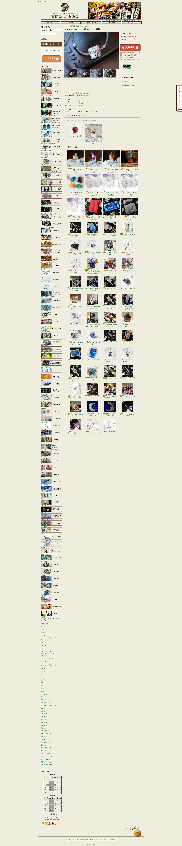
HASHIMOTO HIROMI (47, 519)
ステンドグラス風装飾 (47, 227)
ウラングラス (45, 109)
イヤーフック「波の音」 (95, 432)
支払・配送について (71, 22)
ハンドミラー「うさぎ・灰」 (112, 307)
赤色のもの (44, 716)
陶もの (43, 691)
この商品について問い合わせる (131, 53)
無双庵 (43, 568)
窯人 (42, 324)
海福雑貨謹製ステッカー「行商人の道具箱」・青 (128, 308)
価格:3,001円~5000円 (128, 86)
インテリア (44, 714)
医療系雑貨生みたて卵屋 (48, 296)
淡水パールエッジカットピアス (96, 193)
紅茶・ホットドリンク (47, 95)
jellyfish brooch (77, 324)
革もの (43, 697)
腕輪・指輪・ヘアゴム (82, 26)
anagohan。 (44, 283)
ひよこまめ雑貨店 (46, 540)
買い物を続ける (131, 57)
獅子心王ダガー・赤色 (129, 378)
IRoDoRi (43, 303)
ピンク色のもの (45, 731)
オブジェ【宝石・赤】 (75, 136)
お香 (42, 199)
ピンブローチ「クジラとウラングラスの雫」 (75, 397)
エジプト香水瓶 (45, 248)
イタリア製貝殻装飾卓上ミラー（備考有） (93, 325)
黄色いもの (44, 722)
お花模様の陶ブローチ (112, 253)
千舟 (42, 463)
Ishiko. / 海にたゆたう (47, 289)
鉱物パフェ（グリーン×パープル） (78, 169)
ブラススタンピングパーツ (48, 262)
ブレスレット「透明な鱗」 (110, 431)
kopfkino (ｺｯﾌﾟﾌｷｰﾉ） (47, 394)
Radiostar (43, 589)
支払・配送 (75, 840)
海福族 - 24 (130, 271)
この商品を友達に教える (132, 55)
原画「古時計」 (127, 342)
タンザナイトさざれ (130, 289)
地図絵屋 (43, 456)
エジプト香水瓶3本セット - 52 (77, 289)
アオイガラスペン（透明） (130, 415)
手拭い (43, 668)
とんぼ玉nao (44, 484)
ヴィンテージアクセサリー (48, 116)
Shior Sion (43, 408)
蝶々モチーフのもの (46, 756)
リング (43, 648)
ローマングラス (45, 164)
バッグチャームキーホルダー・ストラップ (48, 665)
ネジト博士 (44, 505)
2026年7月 (44, 629)
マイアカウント (51, 27)
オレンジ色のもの (46, 733)
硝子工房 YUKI (45, 331)
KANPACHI (44, 345)
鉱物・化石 (44, 81)
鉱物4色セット (78, 192)
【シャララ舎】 (45, 422)
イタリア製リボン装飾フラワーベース (110, 397)
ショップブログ (91, 22)
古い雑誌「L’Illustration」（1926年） (129, 217)
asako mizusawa (45, 276)
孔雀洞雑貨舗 (45, 366)
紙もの (43, 685)
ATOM (55, 824)
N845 (42, 317)
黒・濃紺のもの (45, 742)
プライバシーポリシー (102, 840)
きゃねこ (43, 359)
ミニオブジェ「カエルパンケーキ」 (129, 234)
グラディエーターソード (94, 396)
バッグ (43, 677)
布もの (43, 688)
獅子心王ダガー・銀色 (111, 342)
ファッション (45, 671)
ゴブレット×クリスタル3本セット (132, 169)
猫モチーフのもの (46, 759)
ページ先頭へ (138, 834)
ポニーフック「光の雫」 (95, 343)
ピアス (43, 635)
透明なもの (44, 750)
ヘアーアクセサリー (46, 651)
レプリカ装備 (45, 220)
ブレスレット (45, 645)
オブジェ (43, 680)
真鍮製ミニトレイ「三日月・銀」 (93, 414)
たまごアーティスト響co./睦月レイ (50, 450)
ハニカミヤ (44, 526)
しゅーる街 (44, 429)
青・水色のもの (45, 719)
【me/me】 (44, 575)
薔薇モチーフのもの (46, 762)
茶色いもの (44, 736)
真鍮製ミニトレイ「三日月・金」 (111, 414)
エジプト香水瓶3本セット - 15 (95, 289)
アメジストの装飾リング (94, 252)
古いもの (43, 102)
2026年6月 (44, 632)
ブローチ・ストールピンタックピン (48, 654)
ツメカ (43, 470)
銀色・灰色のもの (46, 748)
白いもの (43, 739)
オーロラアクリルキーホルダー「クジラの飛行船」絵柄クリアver (92, 271)
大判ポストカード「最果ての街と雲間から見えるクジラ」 (111, 217)
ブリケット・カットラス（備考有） (77, 235)
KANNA (43, 338)
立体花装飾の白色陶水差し (95, 307)
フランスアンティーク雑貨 (48, 705)
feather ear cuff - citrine (78, 271)
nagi (42, 498)
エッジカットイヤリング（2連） (114, 193)
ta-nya (42, 443)
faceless (43, 610)
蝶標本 (43, 234)
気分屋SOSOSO (45, 352)
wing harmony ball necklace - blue (111, 360)
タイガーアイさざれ (78, 253)
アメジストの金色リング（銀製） (93, 142)
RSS (48, 824)
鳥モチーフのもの (46, 753)
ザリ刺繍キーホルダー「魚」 (94, 378)
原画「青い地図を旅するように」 (75, 360)
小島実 (43, 387)
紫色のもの (44, 728)
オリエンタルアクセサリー (48, 143)
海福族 (43, 708)
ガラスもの (44, 694)
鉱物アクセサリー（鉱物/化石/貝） (51, 122)
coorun (42, 373)
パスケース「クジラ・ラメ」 (94, 360)
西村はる (43, 533)
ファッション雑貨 (46, 185)
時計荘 (43, 477)
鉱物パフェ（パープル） (96, 169)
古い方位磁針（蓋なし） (112, 235)
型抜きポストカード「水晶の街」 (94, 235)
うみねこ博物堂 (45, 310)
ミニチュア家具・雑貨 (47, 255)
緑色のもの (44, 725)
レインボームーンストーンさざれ (77, 343)
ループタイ (44, 661)
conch (42, 401)
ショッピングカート (132, 22)
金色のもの (44, 745)
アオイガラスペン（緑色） (78, 432)
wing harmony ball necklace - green (128, 360)
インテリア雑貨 (45, 178)
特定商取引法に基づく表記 (131, 59)
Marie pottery (44, 554)
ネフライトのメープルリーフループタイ (110, 379)
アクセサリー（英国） (47, 150)
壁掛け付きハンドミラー (112, 289)
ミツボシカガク (45, 561)
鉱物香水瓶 (44, 157)
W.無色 (43, 617)
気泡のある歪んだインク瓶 (130, 325)
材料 (42, 700)
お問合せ (111, 22)
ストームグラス (45, 241)
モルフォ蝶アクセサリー (48, 136)
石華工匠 (43, 436)
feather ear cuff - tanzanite (129, 253)
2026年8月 (44, 626)
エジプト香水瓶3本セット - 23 (129, 397)
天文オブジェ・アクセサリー (49, 171)
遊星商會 (43, 582)
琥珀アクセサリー (46, 129)
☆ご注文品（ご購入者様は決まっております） (51, 619)
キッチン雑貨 (45, 192)
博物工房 (43, 512)
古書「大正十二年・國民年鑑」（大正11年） (94, 217)
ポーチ (43, 674)
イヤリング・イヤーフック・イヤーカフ (51, 639)
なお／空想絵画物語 (46, 491)
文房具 (43, 206)
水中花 (43, 269)
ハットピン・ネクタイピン (48, 658)
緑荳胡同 (43, 596)
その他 (43, 711)
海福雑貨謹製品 (45, 74)
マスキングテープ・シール (48, 213)
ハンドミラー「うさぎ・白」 (77, 379)
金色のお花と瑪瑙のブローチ (112, 325)
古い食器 (43, 88)
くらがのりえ (45, 380)
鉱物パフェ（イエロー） (114, 169)
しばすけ (43, 415)
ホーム (50, 22)
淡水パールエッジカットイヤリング (77, 217)
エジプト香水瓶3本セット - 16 (77, 415)
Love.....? (43, 603)
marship (43, 547)
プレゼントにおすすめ (47, 764)
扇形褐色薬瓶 (112, 271)
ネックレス (44, 642)
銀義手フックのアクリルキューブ (77, 307)
